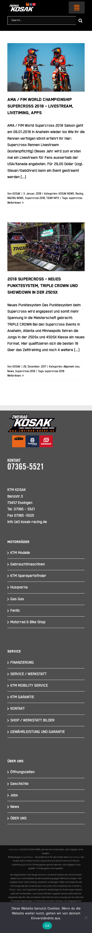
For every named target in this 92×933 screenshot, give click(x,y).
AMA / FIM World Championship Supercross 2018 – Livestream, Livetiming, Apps (46, 52)
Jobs (14, 795)
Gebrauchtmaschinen (27, 564)
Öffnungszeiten (22, 772)
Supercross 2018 (35, 198)
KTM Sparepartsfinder (28, 576)
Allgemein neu (71, 366)
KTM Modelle (20, 553)
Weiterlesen (14, 202)
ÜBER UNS (18, 818)
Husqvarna (19, 587)
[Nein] (85, 917)
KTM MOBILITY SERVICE (29, 685)
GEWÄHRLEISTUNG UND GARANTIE (37, 732)
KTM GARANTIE (22, 697)
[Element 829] (21, 5)
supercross (75, 198)
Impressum (14, 849)
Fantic (15, 610)
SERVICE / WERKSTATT (28, 674)
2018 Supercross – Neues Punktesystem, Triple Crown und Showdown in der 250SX (46, 232)
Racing (79, 193)
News (10, 371)
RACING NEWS (15, 198)
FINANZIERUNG (22, 662)
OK (47, 926)
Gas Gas (17, 599)
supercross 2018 (54, 371)
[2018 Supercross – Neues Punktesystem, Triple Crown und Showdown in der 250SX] (46, 246)
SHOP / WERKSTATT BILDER (32, 720)
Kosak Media (27, 857)
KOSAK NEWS (66, 193)
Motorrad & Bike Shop (27, 622)
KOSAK (16, 193)
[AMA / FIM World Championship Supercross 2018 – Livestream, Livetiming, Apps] (46, 67)
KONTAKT (17, 708)
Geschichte (19, 784)
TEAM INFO (52, 198)
